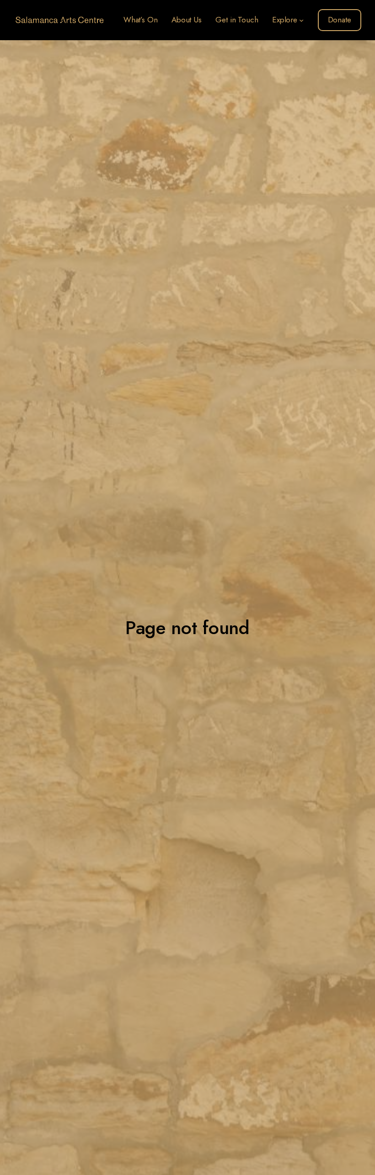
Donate (339, 19)
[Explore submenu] (301, 20)
